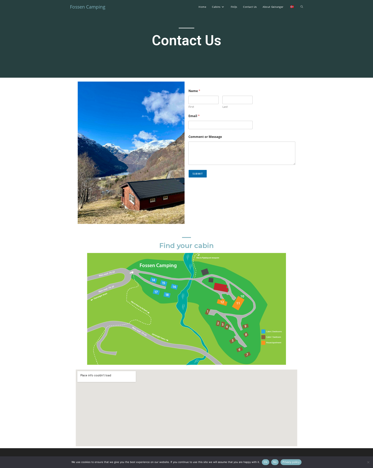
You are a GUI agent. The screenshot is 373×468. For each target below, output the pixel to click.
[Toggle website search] (302, 7)
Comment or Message (205, 137)
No (275, 462)
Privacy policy (291, 462)
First (191, 106)
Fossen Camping (87, 6)
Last (225, 106)
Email (194, 116)
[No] (368, 462)
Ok (265, 462)
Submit (198, 173)
